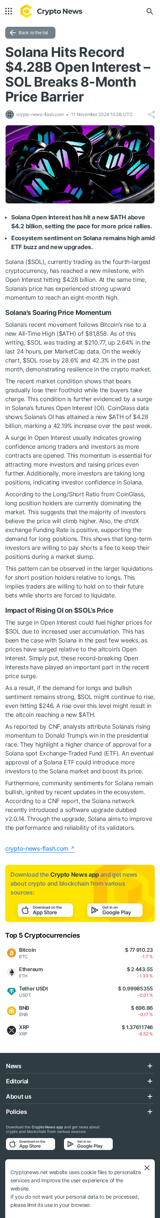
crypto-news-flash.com (36, 848)
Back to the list (33, 32)
